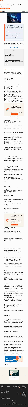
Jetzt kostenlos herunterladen (14, 224)
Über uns (18, 386)
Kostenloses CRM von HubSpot (2, 388)
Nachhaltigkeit (19, 393)
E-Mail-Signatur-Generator (15, 386)
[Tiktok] (18, 401)
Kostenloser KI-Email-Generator (8, 390)
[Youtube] (12, 401)
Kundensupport (23, 386)
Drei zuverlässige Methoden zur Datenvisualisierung (11, 56)
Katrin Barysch (3, 11)
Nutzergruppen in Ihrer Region (24, 388)
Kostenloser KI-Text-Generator (2, 390)
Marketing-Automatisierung (3, 397)
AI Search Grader (14, 387)
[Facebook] (9, 401)
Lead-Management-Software (7, 397)
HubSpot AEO (2, 387)
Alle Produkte (2, 386)
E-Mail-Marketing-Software (3, 398)
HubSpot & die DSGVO (24, 393)
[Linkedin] (15, 401)
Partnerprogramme (23, 394)
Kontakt (18, 394)
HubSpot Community (24, 387)
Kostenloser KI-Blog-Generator (8, 392)
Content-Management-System (2, 395)
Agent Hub (2, 391)
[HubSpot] (14, 402)
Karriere (19, 387)
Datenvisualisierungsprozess (9, 54)
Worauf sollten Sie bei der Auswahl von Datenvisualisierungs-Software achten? (14, 61)
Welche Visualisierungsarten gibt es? (10, 55)
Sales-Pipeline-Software (8, 398)
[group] (14, 375)
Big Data (21, 279)
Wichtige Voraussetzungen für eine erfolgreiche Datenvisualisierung (13, 60)
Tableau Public (15, 341)
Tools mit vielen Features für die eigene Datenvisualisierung (12, 62)
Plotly (5, 326)
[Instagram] (10, 401)
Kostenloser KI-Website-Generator (3, 393)
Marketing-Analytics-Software (8, 386)
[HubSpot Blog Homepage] (1, 0)
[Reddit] (17, 401)
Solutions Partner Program (24, 395)
